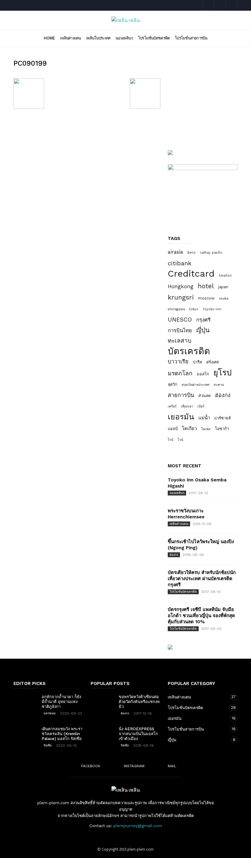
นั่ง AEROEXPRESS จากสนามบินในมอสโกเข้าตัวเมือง (138, 734)
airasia (175, 252)
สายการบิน (181, 395)
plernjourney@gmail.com (137, 825)
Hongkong (180, 286)
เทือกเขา (187, 406)
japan (223, 287)
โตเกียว (189, 428)
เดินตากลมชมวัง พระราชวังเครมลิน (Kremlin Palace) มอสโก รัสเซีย (62, 734)
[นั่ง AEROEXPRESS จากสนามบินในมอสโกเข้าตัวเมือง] (103, 735)
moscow (206, 298)
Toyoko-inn (212, 309)
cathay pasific (211, 253)
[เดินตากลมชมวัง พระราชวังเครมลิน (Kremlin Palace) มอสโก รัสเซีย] (25, 735)
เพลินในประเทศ (98, 38)
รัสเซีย (47, 745)
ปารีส (197, 362)
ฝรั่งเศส (212, 362)
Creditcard (191, 273)
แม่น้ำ (204, 418)
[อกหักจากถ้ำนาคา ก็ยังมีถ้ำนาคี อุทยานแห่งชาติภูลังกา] (25, 703)
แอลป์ (173, 428)
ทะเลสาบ (179, 340)
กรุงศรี (203, 320)
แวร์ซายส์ (222, 418)
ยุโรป (222, 372)
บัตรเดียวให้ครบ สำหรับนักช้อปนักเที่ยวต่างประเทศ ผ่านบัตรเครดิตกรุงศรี (202, 578)
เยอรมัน (181, 417)
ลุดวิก (172, 384)
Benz (191, 253)
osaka (223, 298)
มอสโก (203, 374)
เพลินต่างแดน (70, 38)
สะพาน (219, 385)
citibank (180, 263)
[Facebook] (208, 5)
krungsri (181, 297)
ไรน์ (170, 440)
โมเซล (206, 429)
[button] (229, 38)
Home (49, 38)
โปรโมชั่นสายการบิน (191, 38)
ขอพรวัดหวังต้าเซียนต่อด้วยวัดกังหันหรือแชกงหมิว (139, 701)
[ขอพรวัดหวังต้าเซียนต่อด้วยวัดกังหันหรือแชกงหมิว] (103, 703)
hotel (206, 286)
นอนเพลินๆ (124, 38)
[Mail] (232, 5)
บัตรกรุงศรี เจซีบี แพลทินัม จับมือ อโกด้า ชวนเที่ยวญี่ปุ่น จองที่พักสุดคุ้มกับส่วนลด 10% (201, 615)
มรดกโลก (180, 373)
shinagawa (176, 309)
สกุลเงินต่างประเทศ (195, 385)
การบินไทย (180, 330)
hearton (225, 276)
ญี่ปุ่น (203, 330)
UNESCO (180, 319)
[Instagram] (220, 5)
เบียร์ (200, 406)
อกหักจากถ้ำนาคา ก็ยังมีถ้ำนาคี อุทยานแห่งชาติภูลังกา (61, 701)
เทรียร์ (172, 406)
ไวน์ (180, 440)
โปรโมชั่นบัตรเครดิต (154, 38)
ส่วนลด (204, 395)
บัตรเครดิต (189, 351)
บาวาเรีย (178, 361)
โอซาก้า (222, 428)
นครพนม (49, 713)
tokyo (193, 309)
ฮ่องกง (222, 395)
